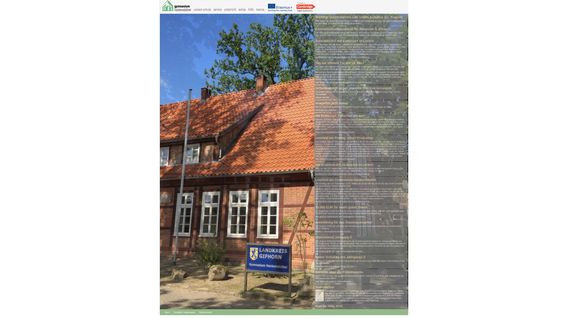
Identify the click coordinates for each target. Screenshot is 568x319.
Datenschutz (205, 312)
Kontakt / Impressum (184, 312)
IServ (167, 312)
